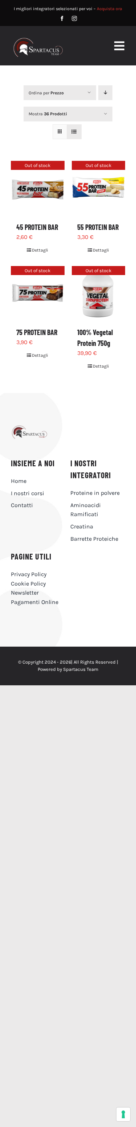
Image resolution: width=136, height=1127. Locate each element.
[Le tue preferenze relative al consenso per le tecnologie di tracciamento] (123, 1114)
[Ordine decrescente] (105, 92)
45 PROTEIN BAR (37, 227)
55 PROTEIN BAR (98, 227)
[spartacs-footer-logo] (38, 428)
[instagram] (74, 18)
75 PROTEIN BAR (36, 332)
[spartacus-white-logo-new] (38, 40)
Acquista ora (109, 8)
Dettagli (40, 250)
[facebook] (62, 18)
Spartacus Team (80, 669)
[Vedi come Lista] (74, 132)
